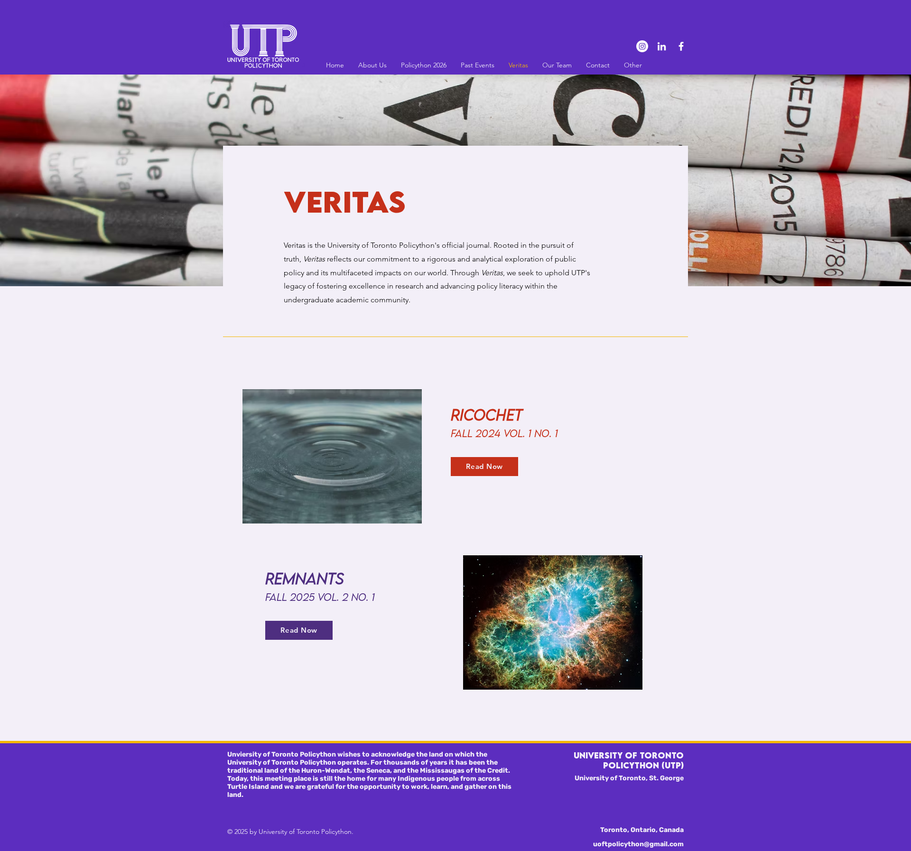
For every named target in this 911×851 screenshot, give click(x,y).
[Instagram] (642, 46)
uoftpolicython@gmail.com (638, 844)
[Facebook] (681, 46)
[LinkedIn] (662, 46)
